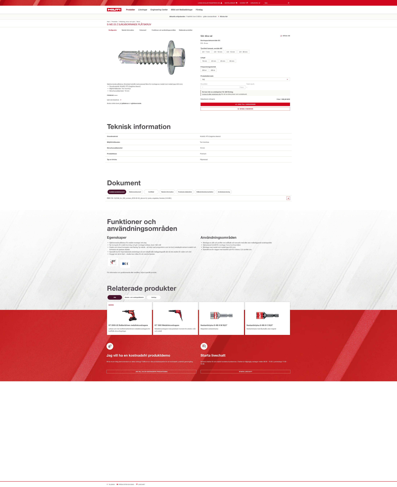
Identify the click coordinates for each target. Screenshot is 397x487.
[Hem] (114, 9)
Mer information (113, 100)
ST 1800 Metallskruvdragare (167, 325)
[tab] (112, 30)
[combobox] (276, 3)
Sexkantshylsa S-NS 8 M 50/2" (214, 325)
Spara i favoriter (246, 109)
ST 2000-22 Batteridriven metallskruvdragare (128, 325)
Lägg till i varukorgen (246, 104)
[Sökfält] (288, 3)
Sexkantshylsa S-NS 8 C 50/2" (260, 325)
